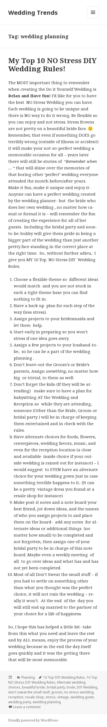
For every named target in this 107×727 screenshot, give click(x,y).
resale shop (34, 697)
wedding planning (47, 702)
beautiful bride (33, 687)
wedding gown (82, 697)
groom (56, 692)
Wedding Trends (33, 12)
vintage (63, 697)
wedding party (19, 702)
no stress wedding (79, 692)
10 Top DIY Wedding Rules (64, 677)
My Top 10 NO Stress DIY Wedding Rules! (52, 64)
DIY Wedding (87, 687)
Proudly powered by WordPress (33, 720)
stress (51, 697)
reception (15, 697)
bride (71, 687)
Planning (28, 677)
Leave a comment (27, 707)
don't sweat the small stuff (29, 692)
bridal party (56, 687)
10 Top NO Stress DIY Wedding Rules (52, 680)
